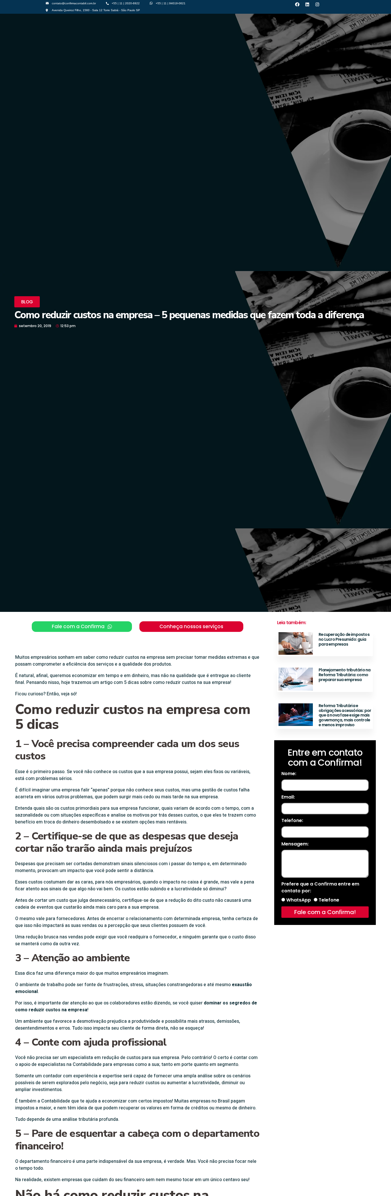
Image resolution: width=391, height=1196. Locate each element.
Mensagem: (295, 844)
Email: (288, 797)
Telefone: (292, 820)
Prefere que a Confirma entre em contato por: (320, 887)
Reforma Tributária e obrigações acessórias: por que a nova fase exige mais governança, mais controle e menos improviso (345, 715)
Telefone (329, 900)
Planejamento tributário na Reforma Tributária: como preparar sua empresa (344, 674)
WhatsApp (298, 900)
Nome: (288, 773)
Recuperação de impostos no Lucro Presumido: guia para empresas (344, 639)
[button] (27, 301)
